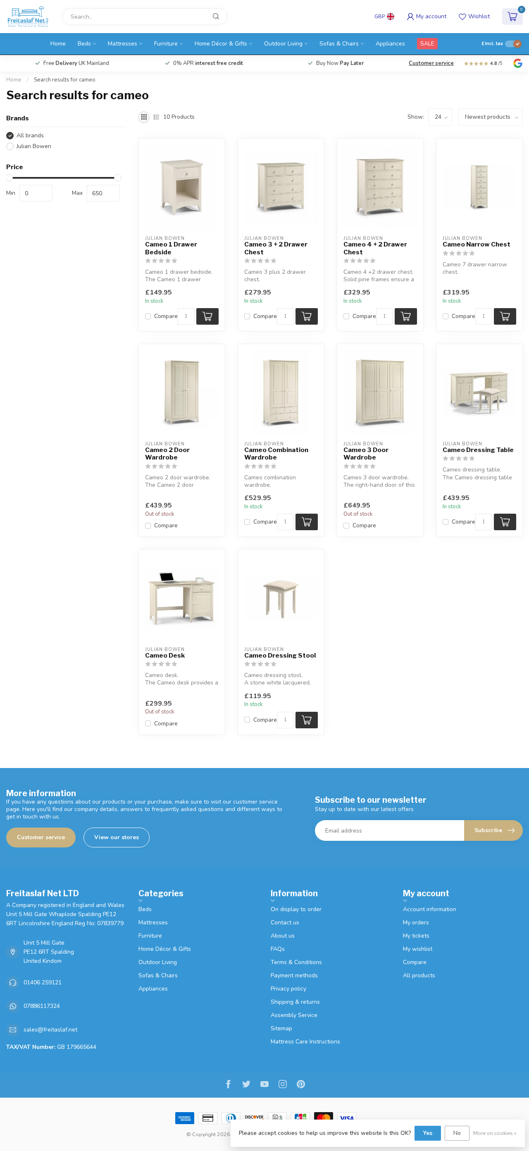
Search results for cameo (64, 80)
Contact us (285, 922)
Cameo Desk (165, 655)
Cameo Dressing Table (478, 450)
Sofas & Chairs (339, 44)
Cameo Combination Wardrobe (276, 453)
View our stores (116, 837)
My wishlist (417, 949)
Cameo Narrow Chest (476, 244)
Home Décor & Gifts (221, 44)
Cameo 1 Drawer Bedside (171, 248)
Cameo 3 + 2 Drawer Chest (275, 248)
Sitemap (281, 1028)
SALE (427, 44)
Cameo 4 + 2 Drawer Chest (375, 248)
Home (58, 44)
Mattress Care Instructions (305, 1042)
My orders (416, 922)
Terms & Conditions (296, 962)
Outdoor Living (283, 44)
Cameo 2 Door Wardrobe (167, 453)
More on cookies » (495, 1133)
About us (283, 936)
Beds (84, 44)
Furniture (166, 44)
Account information (429, 909)
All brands (30, 135)
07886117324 (42, 1006)
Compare (166, 316)
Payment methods (294, 975)
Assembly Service (294, 1015)
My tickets (416, 936)
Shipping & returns (295, 1002)
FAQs (278, 949)
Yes (427, 1133)
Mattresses (122, 44)
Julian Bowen (34, 146)
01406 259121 (43, 982)
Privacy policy (288, 989)
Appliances (390, 44)
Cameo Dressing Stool (280, 655)
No (457, 1133)
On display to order (296, 909)
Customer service (431, 63)
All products (419, 975)
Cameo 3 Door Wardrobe (365, 453)
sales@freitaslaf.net (50, 1030)
